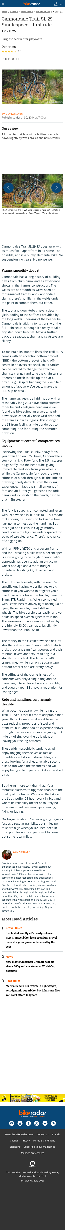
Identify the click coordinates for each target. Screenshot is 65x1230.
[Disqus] (32, 1048)
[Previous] (8, 188)
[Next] (56, 188)
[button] (32, 194)
